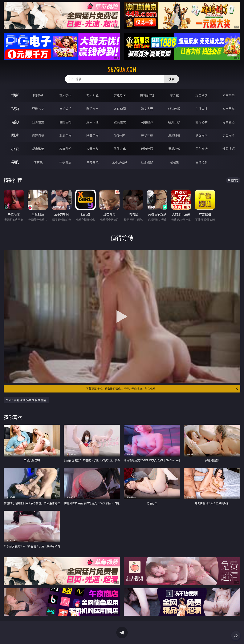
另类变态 (228, 122)
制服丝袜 (147, 122)
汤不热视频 (119, 162)
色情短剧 (201, 162)
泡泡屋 (174, 162)
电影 (15, 122)
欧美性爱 (120, 122)
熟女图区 (201, 135)
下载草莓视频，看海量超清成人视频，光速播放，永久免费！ (122, 388)
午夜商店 (65, 162)
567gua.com (122, 69)
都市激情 (38, 149)
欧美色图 (92, 135)
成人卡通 (92, 122)
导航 (15, 162)
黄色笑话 (201, 149)
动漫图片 (120, 135)
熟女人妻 (147, 109)
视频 (15, 108)
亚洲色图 (65, 135)
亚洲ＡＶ (38, 109)
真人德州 (65, 95)
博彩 (15, 95)
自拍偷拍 (65, 109)
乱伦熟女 (201, 122)
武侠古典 (120, 149)
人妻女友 (92, 149)
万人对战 (92, 95)
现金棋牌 (201, 95)
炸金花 (174, 95)
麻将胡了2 (147, 95)
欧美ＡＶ (92, 109)
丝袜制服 (174, 109)
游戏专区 (120, 95)
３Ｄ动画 (120, 109)
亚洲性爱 (38, 122)
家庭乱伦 (65, 149)
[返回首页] (235, 635)
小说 (15, 148)
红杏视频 (147, 162)
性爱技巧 (228, 149)
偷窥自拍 (38, 135)
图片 (15, 135)
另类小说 (174, 149)
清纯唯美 (174, 135)
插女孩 (38, 162)
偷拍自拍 (65, 122)
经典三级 (174, 122)
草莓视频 (92, 162)
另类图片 (228, 135)
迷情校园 (147, 149)
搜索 (172, 79)
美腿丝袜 (147, 135)
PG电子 (38, 95)
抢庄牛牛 (228, 95)
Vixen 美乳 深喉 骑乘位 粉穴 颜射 (26, 400)
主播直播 (201, 109)
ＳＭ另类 (228, 109)
